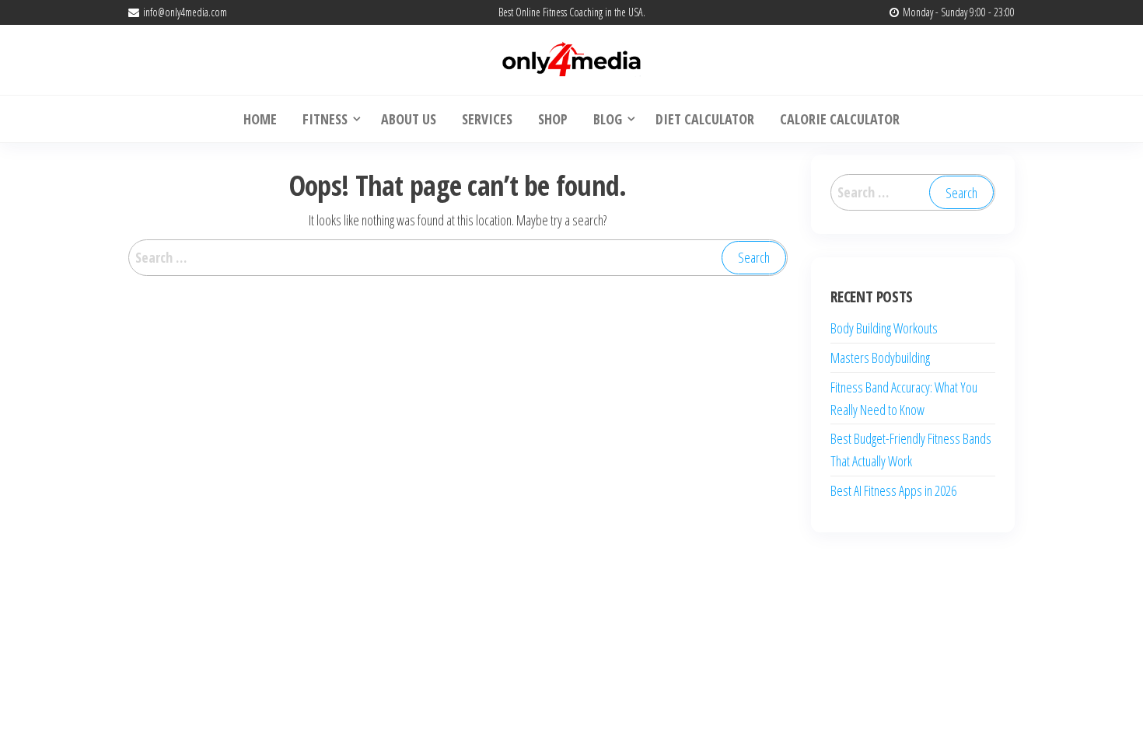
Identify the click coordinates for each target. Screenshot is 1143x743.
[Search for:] (458, 257)
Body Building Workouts (884, 328)
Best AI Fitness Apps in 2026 (893, 490)
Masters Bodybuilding (880, 357)
